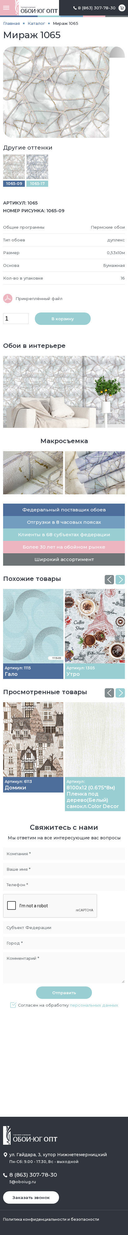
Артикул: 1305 (80, 668)
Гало (11, 674)
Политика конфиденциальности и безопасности (51, 1219)
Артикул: (75, 781)
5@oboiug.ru (22, 1181)
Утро (73, 674)
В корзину (63, 318)
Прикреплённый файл (39, 298)
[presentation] (109, 579)
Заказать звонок (31, 1197)
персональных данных (94, 1005)
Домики (15, 788)
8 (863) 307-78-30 (97, 7)
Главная (11, 23)
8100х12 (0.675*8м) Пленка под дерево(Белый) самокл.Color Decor (92, 797)
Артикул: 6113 (18, 781)
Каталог (36, 23)
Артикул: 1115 (18, 668)
